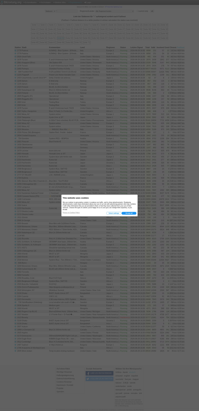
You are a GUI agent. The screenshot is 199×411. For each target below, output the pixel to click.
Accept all (129, 213)
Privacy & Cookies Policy (71, 212)
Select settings (114, 213)
